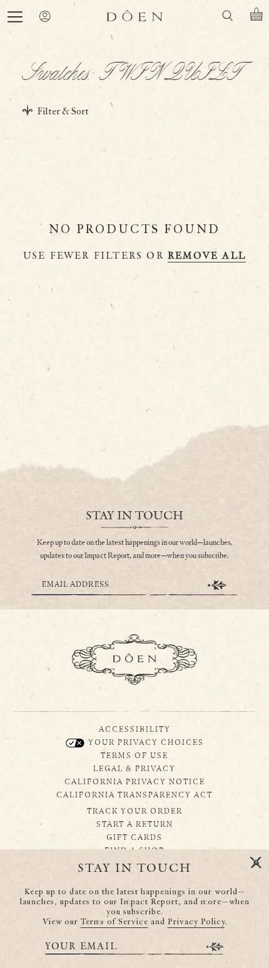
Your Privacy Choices (145, 742)
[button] (15, 16)
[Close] (256, 863)
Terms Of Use (134, 755)
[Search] (227, 18)
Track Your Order (135, 811)
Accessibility (135, 729)
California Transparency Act (134, 794)
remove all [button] (207, 255)
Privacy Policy (196, 922)
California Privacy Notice (134, 781)
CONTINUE (217, 585)
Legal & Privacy (134, 768)
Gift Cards (134, 837)
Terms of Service (114, 922)
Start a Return (134, 824)
